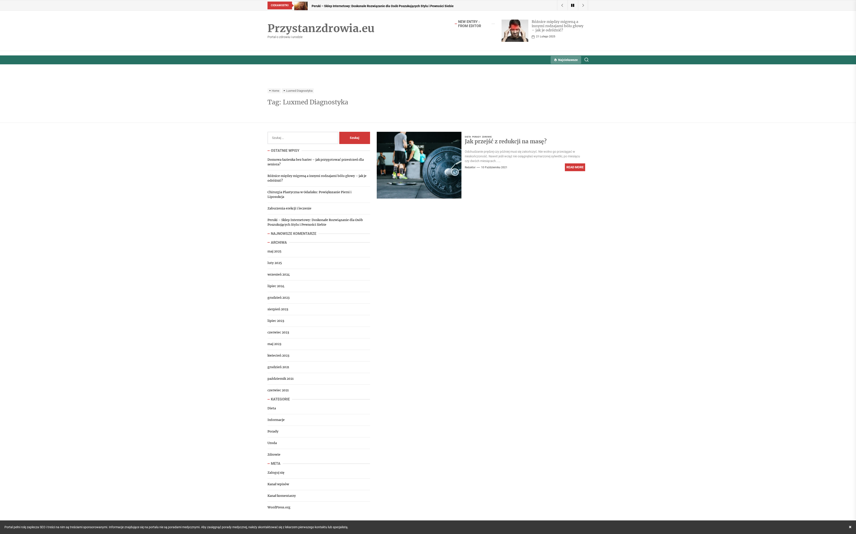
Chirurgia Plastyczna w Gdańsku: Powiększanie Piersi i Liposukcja (310, 194)
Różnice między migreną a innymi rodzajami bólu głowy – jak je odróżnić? (557, 25)
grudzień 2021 (278, 367)
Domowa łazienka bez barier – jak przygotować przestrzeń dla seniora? (316, 162)
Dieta (468, 137)
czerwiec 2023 (278, 332)
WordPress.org (279, 507)
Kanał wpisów (278, 484)
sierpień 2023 (278, 309)
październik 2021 (281, 379)
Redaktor (470, 167)
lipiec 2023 (276, 321)
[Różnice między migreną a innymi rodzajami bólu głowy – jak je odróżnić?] (515, 31)
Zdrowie (487, 137)
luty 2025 (275, 263)
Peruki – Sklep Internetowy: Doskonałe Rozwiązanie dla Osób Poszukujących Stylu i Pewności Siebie (315, 222)
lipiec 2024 (276, 286)
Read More (575, 167)
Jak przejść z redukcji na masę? (506, 141)
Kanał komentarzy (282, 495)
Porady (476, 137)
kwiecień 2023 (278, 355)
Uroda (272, 443)
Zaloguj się (276, 472)
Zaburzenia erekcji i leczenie (289, 208)
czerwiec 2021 (278, 390)
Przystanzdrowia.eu (321, 28)
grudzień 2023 (279, 298)
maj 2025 (274, 251)
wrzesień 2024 (279, 274)
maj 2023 (274, 344)
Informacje (276, 420)
